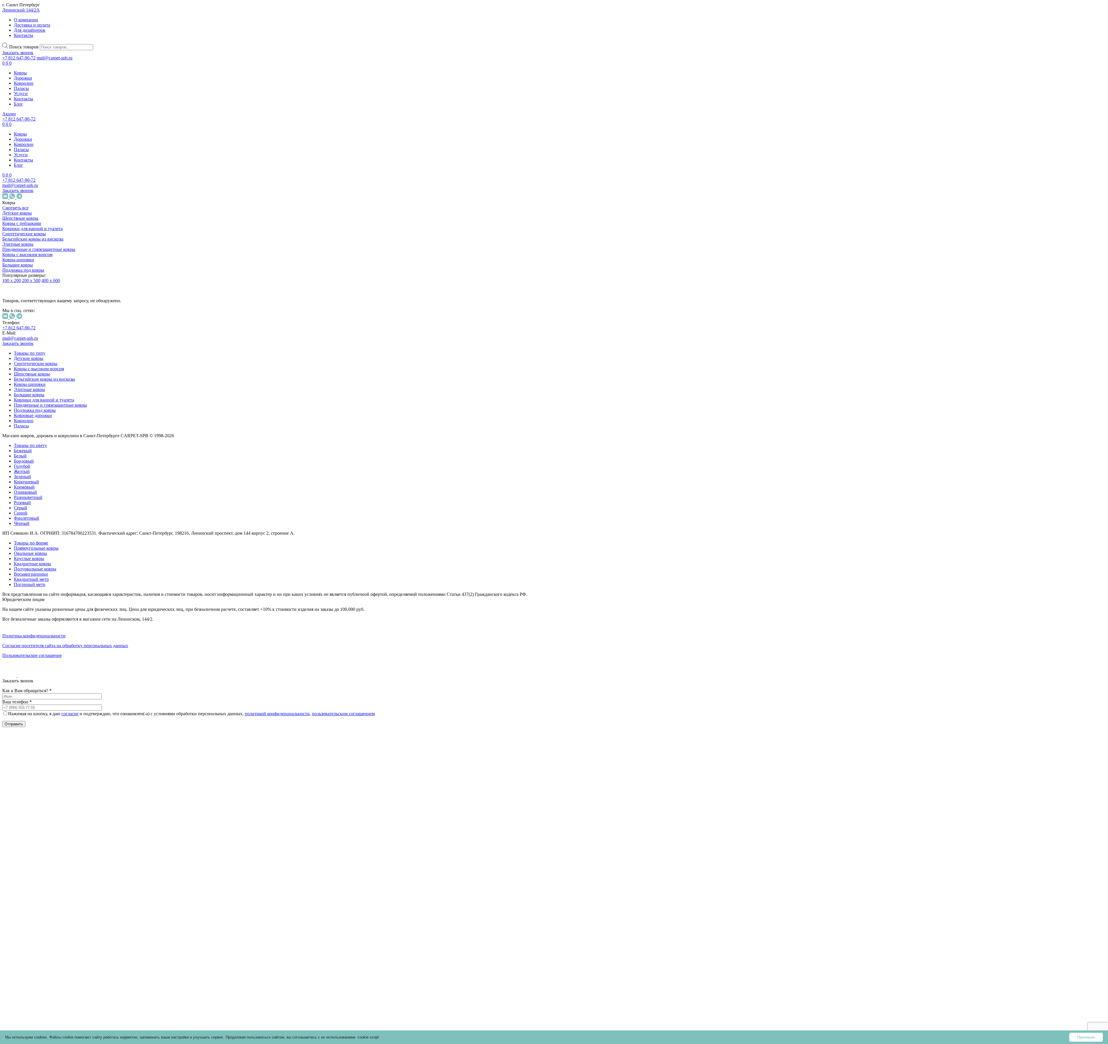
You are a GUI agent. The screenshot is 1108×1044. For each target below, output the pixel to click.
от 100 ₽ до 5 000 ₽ (40, 592)
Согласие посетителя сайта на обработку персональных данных (65, 645)
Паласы (21, 88)
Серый (43, 544)
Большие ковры (17, 264)
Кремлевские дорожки (38, 883)
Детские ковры (17, 213)
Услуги (21, 93)
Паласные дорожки (35, 873)
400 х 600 (51, 280)
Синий (43, 549)
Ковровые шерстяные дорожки (36, 860)
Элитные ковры (17, 244)
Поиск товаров (24, 46)
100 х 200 (11, 280)
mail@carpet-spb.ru (54, 57)
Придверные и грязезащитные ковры (38, 249)
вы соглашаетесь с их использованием (321, 1037)
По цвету (31, 480)
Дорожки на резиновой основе (35, 842)
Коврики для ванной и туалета (32, 228)
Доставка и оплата (32, 24)
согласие (69, 713)
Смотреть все (15, 207)
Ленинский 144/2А (21, 9)
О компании (26, 19)
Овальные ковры (47, 769)
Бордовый (47, 497)
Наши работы (21, 951)
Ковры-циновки (18, 259)
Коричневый (49, 518)
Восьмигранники (54, 808)
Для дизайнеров (29, 30)
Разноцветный (51, 534)
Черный (45, 560)
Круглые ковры (45, 780)
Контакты (23, 35)
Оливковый (48, 529)
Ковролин (23, 83)
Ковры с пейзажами (21, 223)
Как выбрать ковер (22, 922)
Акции (9, 113)
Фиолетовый (49, 555)
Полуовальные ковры (35, 568)
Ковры (20, 72)
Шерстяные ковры (20, 218)
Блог (18, 104)
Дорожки (23, 78)
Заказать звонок (17, 52)
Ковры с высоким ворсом (27, 254)
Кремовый (47, 523)
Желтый (45, 508)
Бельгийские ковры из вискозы (32, 238)
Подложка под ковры (23, 270)
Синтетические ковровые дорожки (40, 823)
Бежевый (46, 487)
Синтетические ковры (24, 233)
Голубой (45, 503)
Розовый (45, 539)
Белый (43, 492)
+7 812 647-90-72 (18, 57)
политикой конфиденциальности (277, 713)
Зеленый (45, 513)
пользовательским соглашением (343, 713)
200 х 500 (31, 280)
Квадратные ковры (49, 790)
